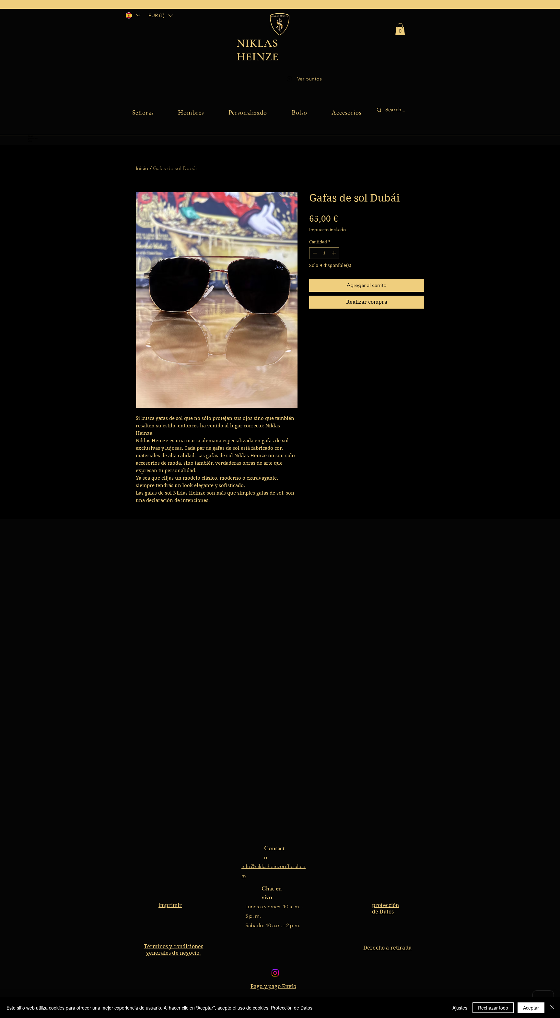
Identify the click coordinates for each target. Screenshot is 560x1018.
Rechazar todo (493, 1007)
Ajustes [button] (459, 1007)
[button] (160, 15)
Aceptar (531, 1007)
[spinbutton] (324, 253)
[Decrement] (314, 253)
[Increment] (334, 253)
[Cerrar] (552, 1007)
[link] (400, 29)
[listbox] (160, 15)
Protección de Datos (291, 1007)
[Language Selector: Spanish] (132, 15)
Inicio (142, 168)
